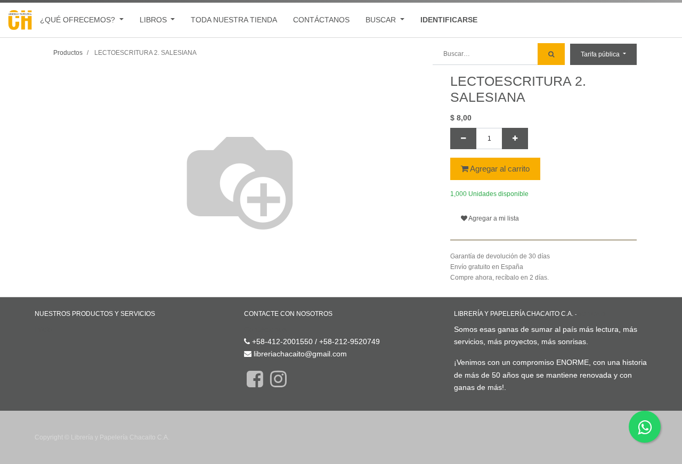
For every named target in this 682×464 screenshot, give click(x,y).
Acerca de (593, 314)
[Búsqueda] (551, 54)
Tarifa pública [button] (601, 54)
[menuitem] (234, 20)
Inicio (43, 329)
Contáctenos (265, 329)
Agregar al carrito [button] (499, 168)
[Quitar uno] (463, 138)
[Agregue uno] (515, 138)
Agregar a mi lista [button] (493, 218)
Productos (68, 52)
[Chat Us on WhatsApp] (645, 427)
